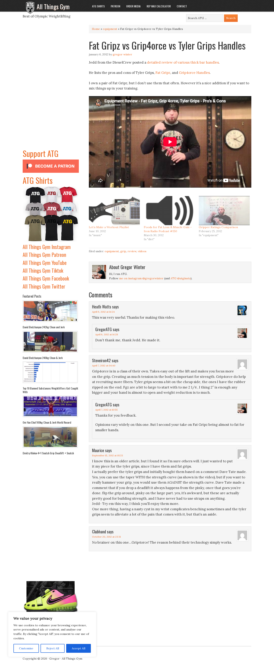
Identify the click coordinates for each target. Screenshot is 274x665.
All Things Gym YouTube (45, 262)
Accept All (78, 648)
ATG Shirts (38, 180)
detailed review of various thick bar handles (183, 62)
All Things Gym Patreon (44, 254)
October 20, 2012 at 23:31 (106, 536)
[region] (52, 634)
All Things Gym (53, 6)
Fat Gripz (162, 72)
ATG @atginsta (180, 278)
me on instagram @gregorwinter (141, 278)
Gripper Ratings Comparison (218, 227)
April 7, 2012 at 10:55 (106, 409)
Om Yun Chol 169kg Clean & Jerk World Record (47, 422)
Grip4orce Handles (194, 72)
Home (96, 29)
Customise (26, 648)
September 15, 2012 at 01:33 (107, 455)
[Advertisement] (51, 87)
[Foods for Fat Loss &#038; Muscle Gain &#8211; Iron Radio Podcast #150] (169, 210)
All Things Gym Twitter (44, 286)
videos (142, 251)
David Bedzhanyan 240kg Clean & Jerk (43, 358)
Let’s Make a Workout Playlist (109, 227)
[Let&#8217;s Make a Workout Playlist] (114, 210)
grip (123, 251)
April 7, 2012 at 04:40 (103, 365)
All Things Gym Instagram (47, 246)
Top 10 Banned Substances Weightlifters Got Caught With (50, 390)
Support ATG (40, 153)
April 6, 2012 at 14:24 (103, 311)
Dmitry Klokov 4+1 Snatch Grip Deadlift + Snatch (48, 453)
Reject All (52, 648)
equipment (110, 29)
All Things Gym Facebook (46, 278)
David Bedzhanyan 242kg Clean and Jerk (44, 327)
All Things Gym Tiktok (43, 270)
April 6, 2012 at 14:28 (106, 334)
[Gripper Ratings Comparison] (224, 210)
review (132, 251)
